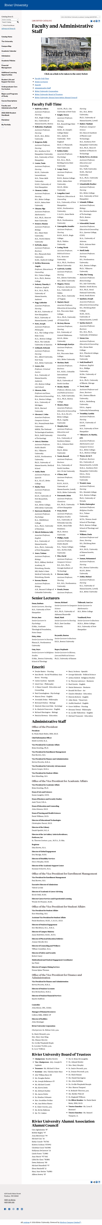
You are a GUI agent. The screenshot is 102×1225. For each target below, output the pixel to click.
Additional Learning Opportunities (9, 73)
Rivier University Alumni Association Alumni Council (56, 97)
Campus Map (6, 46)
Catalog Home (6, 36)
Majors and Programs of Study (9, 94)
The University (7, 41)
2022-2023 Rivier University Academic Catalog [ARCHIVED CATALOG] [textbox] (80, 17)
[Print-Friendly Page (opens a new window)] (97, 21)
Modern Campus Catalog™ (70, 1222)
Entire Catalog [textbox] (6, 19)
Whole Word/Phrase (8, 25)
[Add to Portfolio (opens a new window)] (91, 21)
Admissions (5, 56)
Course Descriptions (9, 100)
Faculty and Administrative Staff (9, 106)
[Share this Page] (94, 21)
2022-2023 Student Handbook (8, 114)
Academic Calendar (8, 51)
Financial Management (6, 66)
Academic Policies (8, 60)
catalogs (26, 1222)
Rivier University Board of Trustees (49, 94)
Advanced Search (8, 28)
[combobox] (80, 17)
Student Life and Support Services (8, 80)
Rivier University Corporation (46, 91)
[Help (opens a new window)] (99, 21)
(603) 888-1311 (9, 1202)
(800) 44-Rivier (10, 1200)
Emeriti (38, 84)
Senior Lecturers (41, 81)
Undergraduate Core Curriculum (9, 87)
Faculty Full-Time (42, 78)
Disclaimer (5, 120)
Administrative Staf (43, 88)
